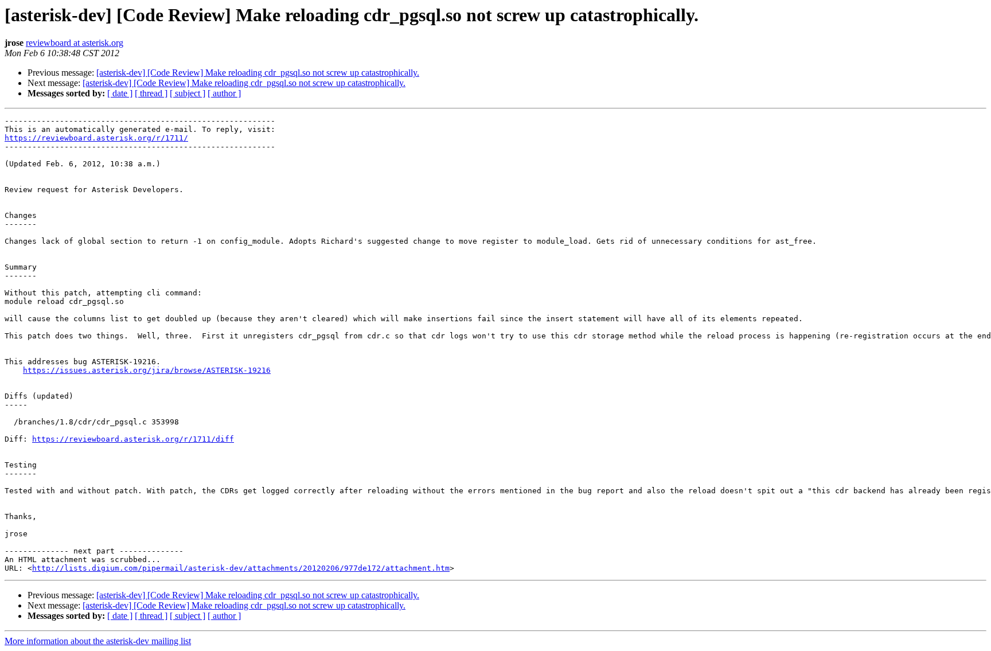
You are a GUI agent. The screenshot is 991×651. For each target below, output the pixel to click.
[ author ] (224, 93)
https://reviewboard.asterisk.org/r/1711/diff (133, 439)
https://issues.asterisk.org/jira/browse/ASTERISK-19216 (147, 370)
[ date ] (119, 93)
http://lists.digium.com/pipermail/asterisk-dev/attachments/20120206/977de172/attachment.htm (241, 568)
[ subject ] (187, 93)
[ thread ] (151, 93)
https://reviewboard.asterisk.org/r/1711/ (96, 138)
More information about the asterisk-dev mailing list (98, 641)
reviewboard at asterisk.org (74, 43)
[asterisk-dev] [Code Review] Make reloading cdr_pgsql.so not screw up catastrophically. (257, 72)
